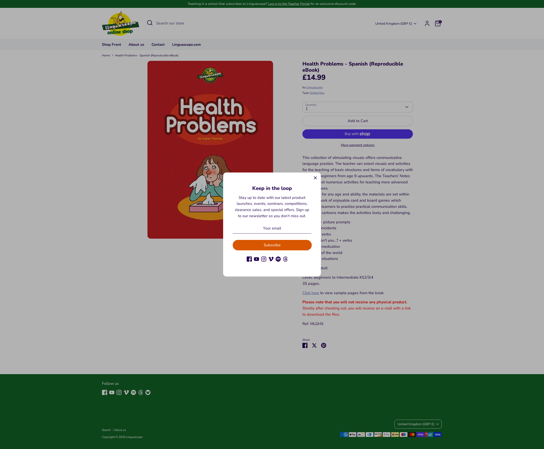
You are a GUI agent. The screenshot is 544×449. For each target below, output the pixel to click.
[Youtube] (256, 259)
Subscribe (272, 245)
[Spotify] (278, 259)
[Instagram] (263, 259)
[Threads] (285, 259)
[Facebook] (249, 259)
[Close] (315, 178)
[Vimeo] (270, 259)
